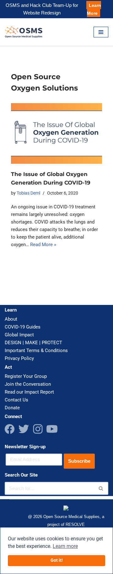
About (11, 319)
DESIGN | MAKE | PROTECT (33, 342)
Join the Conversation (28, 384)
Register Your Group (26, 376)
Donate (12, 408)
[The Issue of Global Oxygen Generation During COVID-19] (56, 133)
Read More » (43, 244)
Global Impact (19, 335)
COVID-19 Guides (22, 327)
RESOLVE (75, 524)
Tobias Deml (28, 193)
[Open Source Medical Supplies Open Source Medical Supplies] (25, 32)
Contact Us (16, 400)
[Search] (101, 488)
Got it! (57, 560)
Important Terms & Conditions (36, 350)
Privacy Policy (19, 358)
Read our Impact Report (29, 392)
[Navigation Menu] (101, 32)
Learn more (65, 546)
